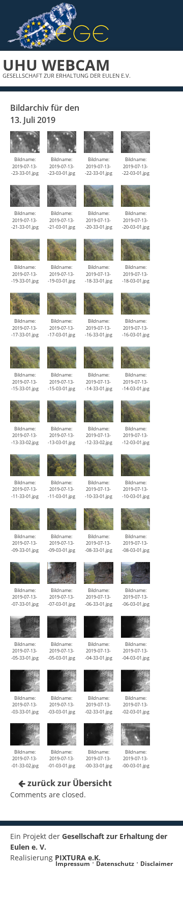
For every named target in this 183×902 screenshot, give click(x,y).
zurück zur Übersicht (68, 783)
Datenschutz (115, 863)
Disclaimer (156, 863)
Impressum (72, 863)
